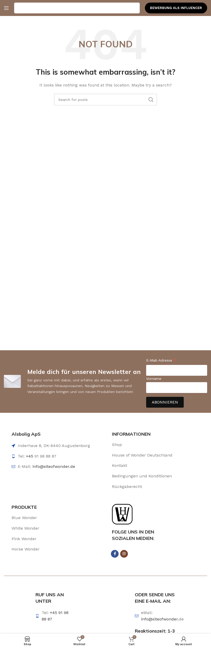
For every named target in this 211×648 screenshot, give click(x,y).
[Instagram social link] (124, 554)
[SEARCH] (151, 100)
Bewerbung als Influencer (176, 8)
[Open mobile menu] (6, 8)
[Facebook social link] (115, 554)
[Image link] (122, 514)
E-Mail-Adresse (161, 361)
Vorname (153, 378)
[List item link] (148, 444)
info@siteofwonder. (160, 619)
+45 (30, 456)
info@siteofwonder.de (53, 466)
